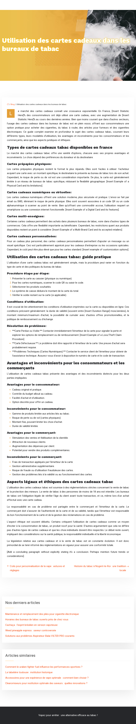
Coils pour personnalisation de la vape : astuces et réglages (37, 568)
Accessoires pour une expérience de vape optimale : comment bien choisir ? (47, 677)
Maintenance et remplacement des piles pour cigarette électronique (42, 614)
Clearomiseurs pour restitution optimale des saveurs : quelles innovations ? (46, 683)
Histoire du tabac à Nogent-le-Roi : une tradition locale (100, 568)
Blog (13, 104)
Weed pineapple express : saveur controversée (30, 630)
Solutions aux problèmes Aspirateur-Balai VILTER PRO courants (39, 635)
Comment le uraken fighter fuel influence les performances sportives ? (43, 666)
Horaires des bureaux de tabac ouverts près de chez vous (36, 619)
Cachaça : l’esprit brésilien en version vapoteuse (31, 624)
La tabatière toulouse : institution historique (29, 672)
